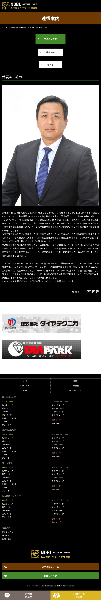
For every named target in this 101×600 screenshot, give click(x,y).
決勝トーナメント (9, 418)
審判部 (50, 64)
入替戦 (4, 421)
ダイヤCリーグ (58, 411)
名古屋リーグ (7, 405)
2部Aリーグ (7, 411)
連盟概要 (50, 52)
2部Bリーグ (7, 415)
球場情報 (76, 386)
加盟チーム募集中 (79, 595)
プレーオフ (6, 425)
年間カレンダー (25, 386)
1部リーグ (6, 408)
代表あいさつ (50, 38)
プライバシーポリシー (76, 391)
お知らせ (76, 381)
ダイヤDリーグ (58, 415)
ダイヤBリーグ (58, 408)
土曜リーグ (56, 423)
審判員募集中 (28, 595)
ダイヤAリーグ (58, 405)
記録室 (25, 391)
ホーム (25, 381)
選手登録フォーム (50, 566)
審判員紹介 (6, 538)
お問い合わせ (50, 575)
